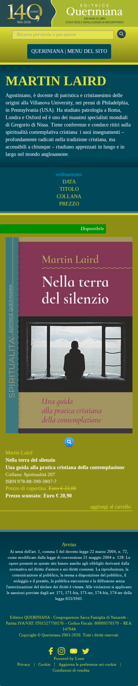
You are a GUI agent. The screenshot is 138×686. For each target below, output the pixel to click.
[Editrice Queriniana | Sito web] (69, 13)
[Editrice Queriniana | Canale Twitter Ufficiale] (85, 651)
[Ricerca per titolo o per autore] (121, 33)
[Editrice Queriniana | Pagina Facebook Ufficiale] (51, 651)
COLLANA (69, 196)
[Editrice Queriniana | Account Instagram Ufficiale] (61, 651)
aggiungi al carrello (110, 507)
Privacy (23, 664)
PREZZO (69, 204)
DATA (69, 182)
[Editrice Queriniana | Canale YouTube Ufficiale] (73, 651)
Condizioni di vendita (71, 670)
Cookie (44, 664)
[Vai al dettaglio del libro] (69, 334)
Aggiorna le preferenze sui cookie (87, 664)
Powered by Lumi (69, 658)
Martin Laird (19, 452)
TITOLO (69, 189)
